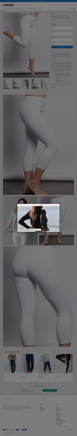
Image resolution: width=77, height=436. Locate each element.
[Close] (60, 204)
